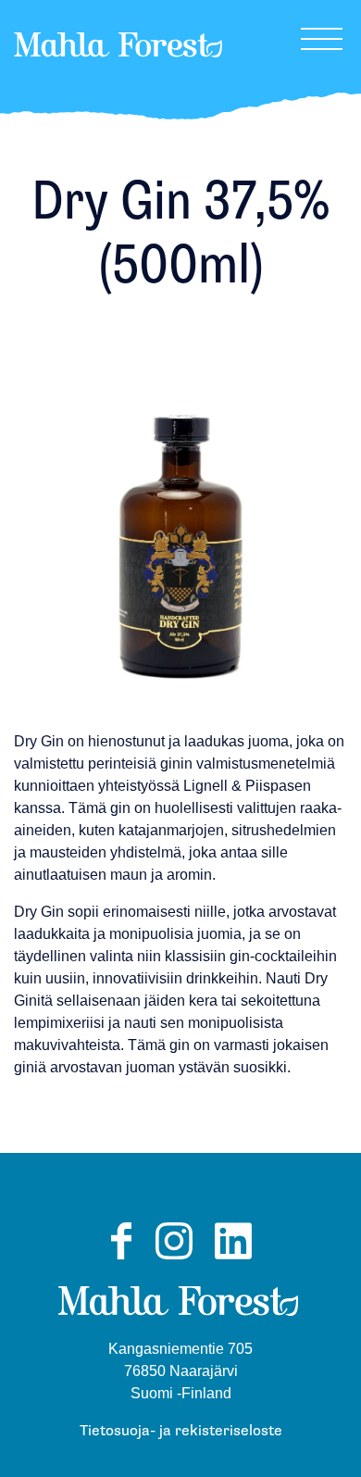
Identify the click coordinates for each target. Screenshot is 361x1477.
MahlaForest (118, 68)
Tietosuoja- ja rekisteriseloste (181, 1431)
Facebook (121, 1258)
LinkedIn (233, 1258)
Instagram (174, 1258)
